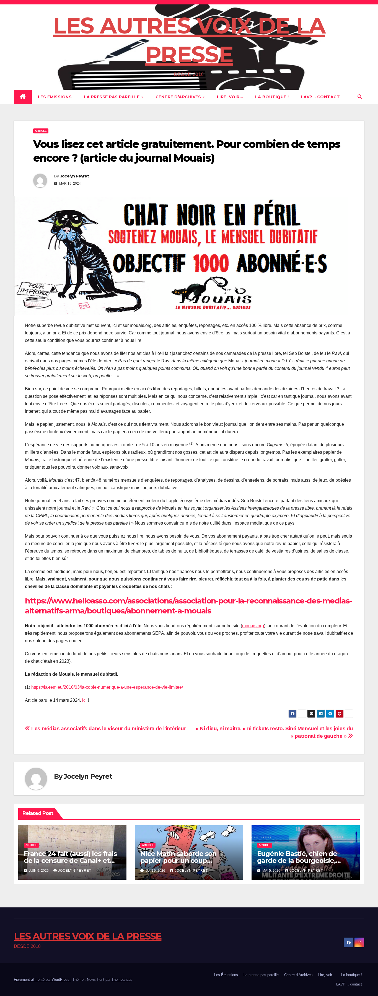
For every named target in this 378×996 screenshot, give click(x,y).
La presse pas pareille (112, 96)
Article (41, 130)
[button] (360, 96)
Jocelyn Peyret (74, 176)
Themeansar (121, 979)
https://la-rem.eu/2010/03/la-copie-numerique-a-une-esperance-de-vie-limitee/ (107, 687)
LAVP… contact (320, 96)
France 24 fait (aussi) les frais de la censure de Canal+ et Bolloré (70, 860)
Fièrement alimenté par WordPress (42, 979)
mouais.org (253, 625)
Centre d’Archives (179, 96)
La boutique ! (272, 96)
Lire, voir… (230, 96)
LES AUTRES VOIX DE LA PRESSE (87, 936)
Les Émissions (55, 96)
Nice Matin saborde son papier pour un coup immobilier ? (178, 860)
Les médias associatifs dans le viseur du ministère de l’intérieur (108, 728)
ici (85, 700)
